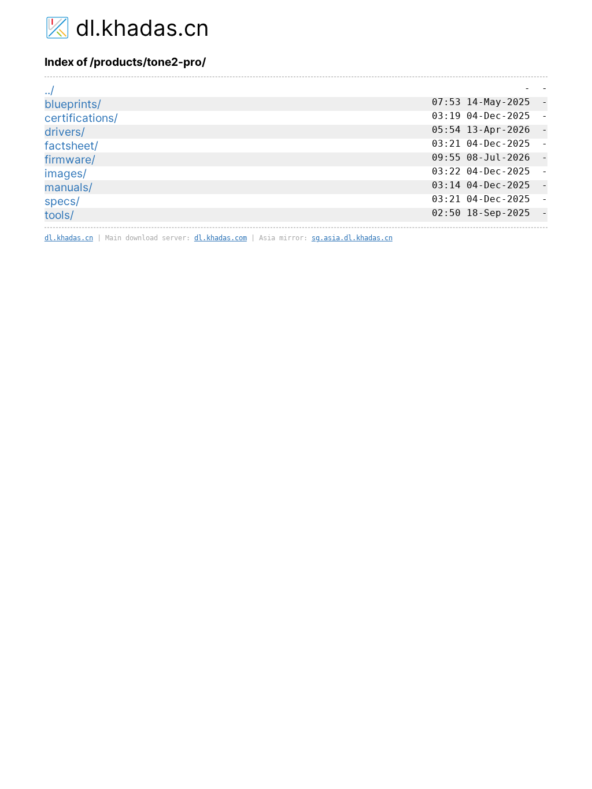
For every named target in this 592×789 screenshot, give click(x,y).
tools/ (59, 215)
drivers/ (65, 132)
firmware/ (70, 159)
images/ (66, 173)
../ (49, 90)
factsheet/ (71, 145)
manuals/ (68, 187)
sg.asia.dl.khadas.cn (352, 238)
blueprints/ (73, 104)
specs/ (62, 201)
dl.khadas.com (220, 238)
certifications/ (81, 118)
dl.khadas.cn (142, 27)
